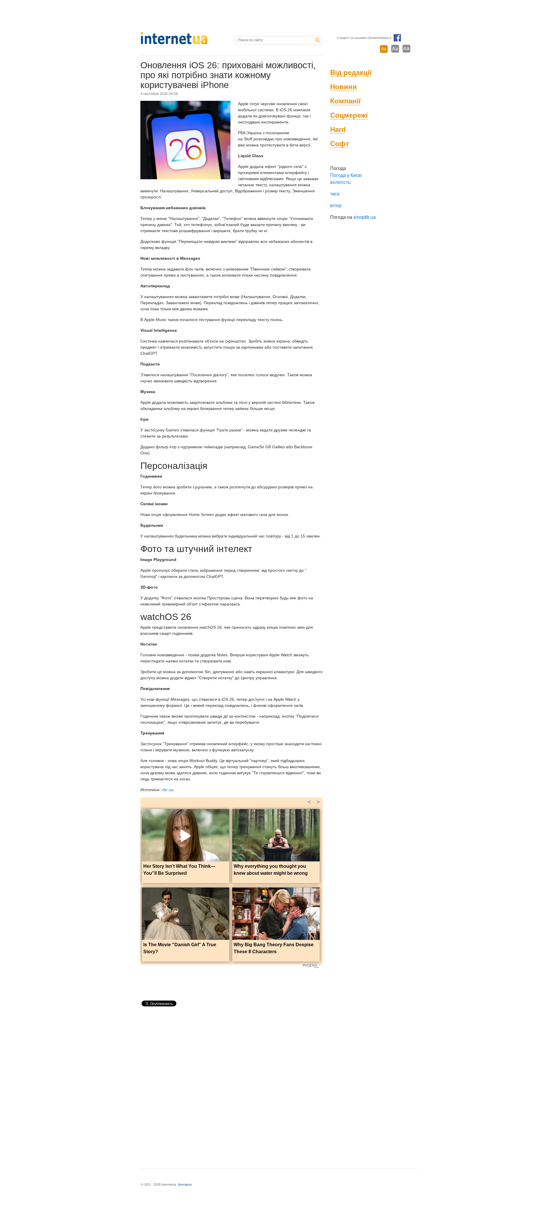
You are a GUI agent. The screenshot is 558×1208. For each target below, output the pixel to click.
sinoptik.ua (364, 217)
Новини (343, 87)
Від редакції (351, 72)
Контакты (185, 1184)
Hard (338, 129)
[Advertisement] (279, 16)
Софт (339, 144)
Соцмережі (349, 115)
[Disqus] (231, 1084)
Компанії (345, 101)
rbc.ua (168, 789)
